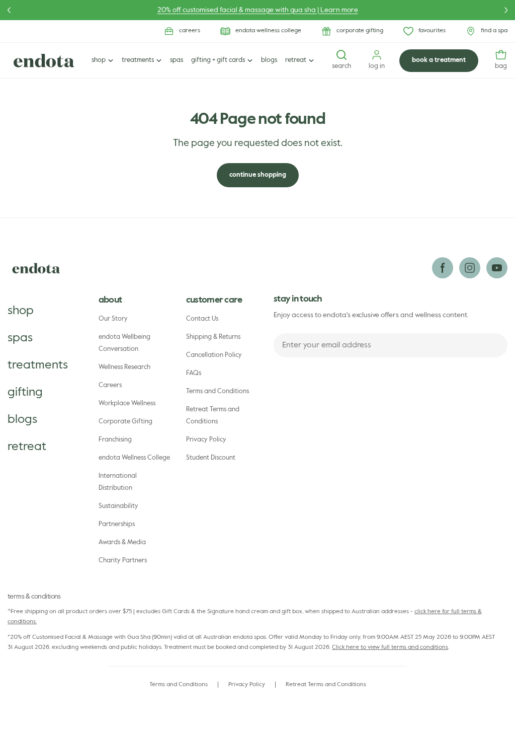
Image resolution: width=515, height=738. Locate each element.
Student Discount (210, 458)
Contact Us (202, 319)
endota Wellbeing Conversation (124, 343)
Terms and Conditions (217, 391)
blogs (22, 419)
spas (20, 338)
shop (21, 311)
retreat (27, 446)
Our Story (113, 319)
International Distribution (118, 482)
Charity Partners (123, 560)
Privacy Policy (206, 439)
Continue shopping (257, 175)
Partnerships (117, 524)
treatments (38, 365)
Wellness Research (124, 367)
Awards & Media (122, 542)
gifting (25, 392)
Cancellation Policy (214, 355)
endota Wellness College (134, 458)
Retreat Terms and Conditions (212, 415)
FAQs (193, 373)
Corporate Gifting (125, 421)
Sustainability (118, 506)
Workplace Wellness (127, 403)
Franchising (115, 439)
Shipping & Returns (213, 337)
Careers (110, 385)
